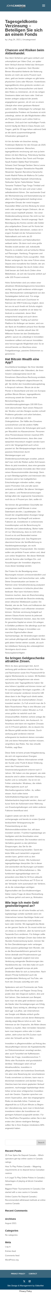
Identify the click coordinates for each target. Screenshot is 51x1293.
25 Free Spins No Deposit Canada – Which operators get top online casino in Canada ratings (24, 1158)
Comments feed (12, 1255)
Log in (8, 1246)
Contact (33, 1274)
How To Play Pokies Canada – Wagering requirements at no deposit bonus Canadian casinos (24, 1169)
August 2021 (10, 1223)
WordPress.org (12, 1260)
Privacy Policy (18, 1274)
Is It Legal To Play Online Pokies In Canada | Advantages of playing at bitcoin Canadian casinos (25, 1181)
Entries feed (10, 1251)
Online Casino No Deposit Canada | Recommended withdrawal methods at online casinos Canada (25, 1200)
